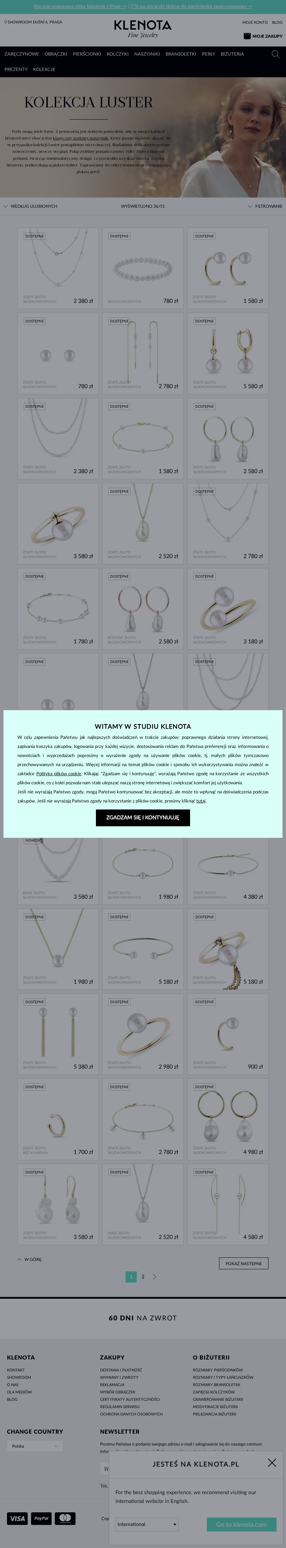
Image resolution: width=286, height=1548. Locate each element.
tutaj (200, 801)
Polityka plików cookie (59, 774)
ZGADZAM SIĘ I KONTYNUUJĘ (142, 817)
